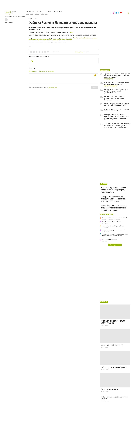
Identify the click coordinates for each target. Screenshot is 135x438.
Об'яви (42, 14)
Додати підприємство (115, 245)
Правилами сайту (53, 87)
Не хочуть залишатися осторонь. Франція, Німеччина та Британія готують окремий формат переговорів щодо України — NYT (116, 117)
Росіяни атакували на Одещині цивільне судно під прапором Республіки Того (116, 104)
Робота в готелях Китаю (109, 389)
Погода (46, 14)
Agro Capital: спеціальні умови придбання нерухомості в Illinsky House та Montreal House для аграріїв (117, 75)
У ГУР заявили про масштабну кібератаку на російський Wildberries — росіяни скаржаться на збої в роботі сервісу (117, 125)
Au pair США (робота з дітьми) (112, 345)
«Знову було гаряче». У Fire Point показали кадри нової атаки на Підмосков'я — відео (114, 98)
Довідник (49, 11)
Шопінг (31, 14)
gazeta (30, 46)
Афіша (27, 14)
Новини (39, 11)
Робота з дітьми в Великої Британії (113, 367)
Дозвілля (59, 11)
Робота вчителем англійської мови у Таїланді (114, 398)
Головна (31, 11)
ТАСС (71, 32)
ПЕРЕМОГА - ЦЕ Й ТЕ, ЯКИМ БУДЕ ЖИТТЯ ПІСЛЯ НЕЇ (113, 322)
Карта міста (37, 14)
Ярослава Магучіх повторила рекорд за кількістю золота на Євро (116, 110)
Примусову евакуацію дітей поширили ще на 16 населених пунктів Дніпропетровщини (116, 91)
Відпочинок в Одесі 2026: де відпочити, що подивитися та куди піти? (116, 83)
